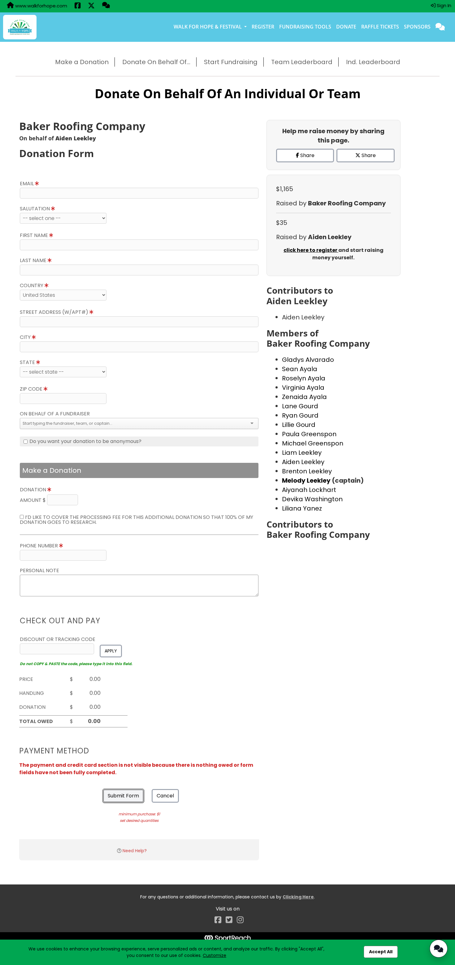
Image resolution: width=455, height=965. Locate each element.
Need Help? (135, 851)
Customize (214, 955)
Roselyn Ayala (303, 378)
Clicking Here (298, 897)
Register (263, 26)
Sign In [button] (443, 5)
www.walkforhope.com (40, 5)
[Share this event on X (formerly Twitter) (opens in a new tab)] (91, 6)
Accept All (380, 952)
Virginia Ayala (303, 387)
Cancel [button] (165, 795)
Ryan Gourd (300, 415)
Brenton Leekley (307, 471)
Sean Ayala (299, 369)
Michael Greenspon (312, 443)
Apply (111, 651)
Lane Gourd (300, 406)
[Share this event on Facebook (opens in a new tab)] (77, 6)
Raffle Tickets (380, 26)
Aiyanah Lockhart (309, 489)
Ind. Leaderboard (373, 62)
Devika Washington (312, 499)
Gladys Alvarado (308, 359)
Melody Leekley (307, 480)
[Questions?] (106, 6)
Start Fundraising (231, 62)
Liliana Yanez (302, 508)
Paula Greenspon (309, 434)
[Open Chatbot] (439, 949)
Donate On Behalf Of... (156, 62)
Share (306, 155)
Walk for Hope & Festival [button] (208, 26)
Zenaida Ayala (304, 397)
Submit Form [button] (123, 795)
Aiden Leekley (303, 462)
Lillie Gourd (298, 424)
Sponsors (417, 26)
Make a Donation (82, 62)
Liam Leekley (302, 452)
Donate (346, 26)
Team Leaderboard (301, 62)
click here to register (311, 250)
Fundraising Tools (305, 26)
